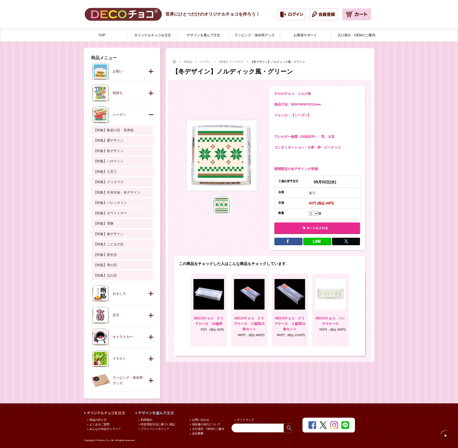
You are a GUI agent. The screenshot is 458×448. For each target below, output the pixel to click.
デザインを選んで (203, 35)
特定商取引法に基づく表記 (157, 424)
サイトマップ (245, 420)
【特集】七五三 (105, 172)
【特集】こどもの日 (109, 244)
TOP (101, 35)
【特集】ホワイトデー (110, 213)
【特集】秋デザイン (109, 151)
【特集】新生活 (105, 255)
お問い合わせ (200, 420)
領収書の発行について (206, 424)
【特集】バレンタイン (110, 203)
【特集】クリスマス (231, 61)
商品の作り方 (98, 420)
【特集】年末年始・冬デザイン (117, 192)
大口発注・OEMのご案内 (207, 429)
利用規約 (146, 420)
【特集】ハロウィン (109, 161)
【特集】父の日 (105, 275)
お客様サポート (305, 35)
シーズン (205, 61)
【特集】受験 (104, 223)
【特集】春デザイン (109, 234)
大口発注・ (356, 35)
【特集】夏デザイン (109, 140)
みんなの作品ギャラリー (105, 429)
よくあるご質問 (99, 424)
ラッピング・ (254, 35)
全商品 (188, 61)
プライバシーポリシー (154, 429)
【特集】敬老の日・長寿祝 (114, 130)
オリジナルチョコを (152, 35)
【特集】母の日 (105, 265)
